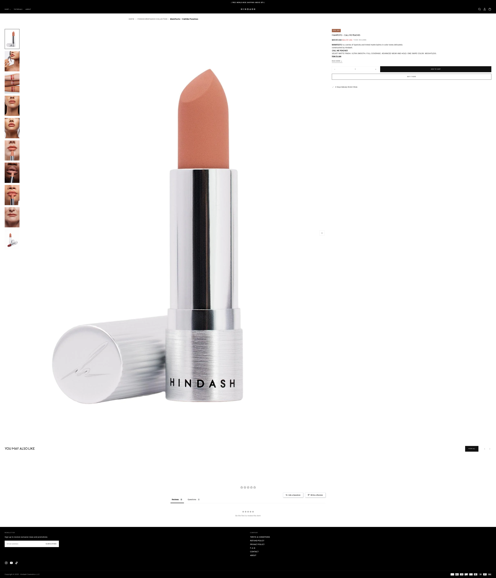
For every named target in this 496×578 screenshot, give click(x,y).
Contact (254, 552)
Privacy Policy (257, 545)
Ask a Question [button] (294, 495)
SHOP (7, 9)
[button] (479, 9)
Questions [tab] (192, 500)
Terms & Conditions (260, 537)
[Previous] (484, 448)
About (253, 556)
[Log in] (484, 9)
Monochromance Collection (152, 19)
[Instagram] (6, 562)
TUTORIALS (18, 9)
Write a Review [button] (317, 495)
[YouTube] (11, 562)
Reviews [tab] (175, 500)
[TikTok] (16, 562)
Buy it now (411, 77)
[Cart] (489, 9)
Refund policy (257, 541)
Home (131, 19)
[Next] (489, 448)
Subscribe (51, 544)
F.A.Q (252, 548)
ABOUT (28, 9)
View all (471, 448)
